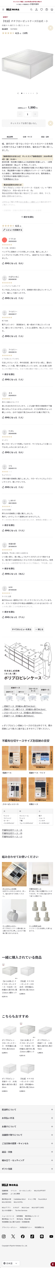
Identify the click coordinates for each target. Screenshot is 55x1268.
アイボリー (13, 311)
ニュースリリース (8, 1216)
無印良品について (8, 1219)
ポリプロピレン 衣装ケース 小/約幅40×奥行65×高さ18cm (44, 1044)
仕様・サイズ (27, 137)
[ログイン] (36, 8)
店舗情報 (5, 1190)
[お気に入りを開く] (41, 8)
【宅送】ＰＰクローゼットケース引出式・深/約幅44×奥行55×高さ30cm (27, 985)
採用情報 (19, 1216)
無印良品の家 (6, 1199)
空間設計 (5, 1193)
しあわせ (12, 500)
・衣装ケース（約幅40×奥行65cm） (18, 715)
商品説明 (10, 137)
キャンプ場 (32, 1199)
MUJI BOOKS (6, 1202)
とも (10, 465)
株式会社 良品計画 (24, 1219)
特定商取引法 (39, 1227)
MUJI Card (25, 1207)
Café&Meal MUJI (19, 1199)
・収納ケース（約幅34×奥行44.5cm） (19, 706)
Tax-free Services (21, 1210)
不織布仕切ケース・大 (12, 830)
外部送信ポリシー (26, 1227)
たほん (11, 431)
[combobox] (11, 1263)
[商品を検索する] (31, 8)
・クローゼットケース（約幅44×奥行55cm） (22, 712)
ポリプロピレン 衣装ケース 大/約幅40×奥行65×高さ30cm (9, 1082)
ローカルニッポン (25, 1190)
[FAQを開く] (46, 8)
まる (10, 393)
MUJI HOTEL (18, 1202)
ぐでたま (12, 238)
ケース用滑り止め (35, 926)
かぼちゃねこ (14, 276)
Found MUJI (42, 1199)
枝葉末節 (12, 543)
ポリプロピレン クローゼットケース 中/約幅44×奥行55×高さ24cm (9, 1044)
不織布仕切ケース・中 (12, 833)
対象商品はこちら (11, 179)
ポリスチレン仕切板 (9, 889)
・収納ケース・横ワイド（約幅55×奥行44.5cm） (24, 709)
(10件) (25, 33)
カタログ (16, 1207)
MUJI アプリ (6, 1207)
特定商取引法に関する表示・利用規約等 (16, 1222)
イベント (14, 1190)
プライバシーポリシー (9, 1227)
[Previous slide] (18, 93)
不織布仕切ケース (35, 889)
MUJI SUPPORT (40, 1190)
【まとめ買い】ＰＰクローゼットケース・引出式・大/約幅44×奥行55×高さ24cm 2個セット (9, 987)
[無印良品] (10, 1185)
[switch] (50, 28)
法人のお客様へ (7, 1210)
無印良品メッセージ (32, 1216)
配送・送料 (45, 137)
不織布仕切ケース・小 (12, 836)
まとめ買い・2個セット (29, 202)
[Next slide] (37, 93)
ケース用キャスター (9, 926)
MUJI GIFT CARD (38, 1207)
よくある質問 (15, 1193)
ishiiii (10, 587)
